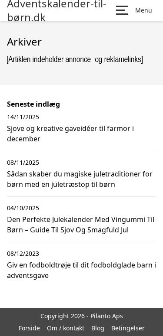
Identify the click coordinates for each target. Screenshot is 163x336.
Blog (97, 328)
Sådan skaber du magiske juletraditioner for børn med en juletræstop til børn (80, 179)
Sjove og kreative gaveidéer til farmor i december (70, 134)
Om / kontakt (65, 328)
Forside (29, 328)
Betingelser (128, 328)
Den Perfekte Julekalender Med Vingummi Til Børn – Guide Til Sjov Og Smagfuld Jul (80, 225)
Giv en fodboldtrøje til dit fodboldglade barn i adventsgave (81, 270)
